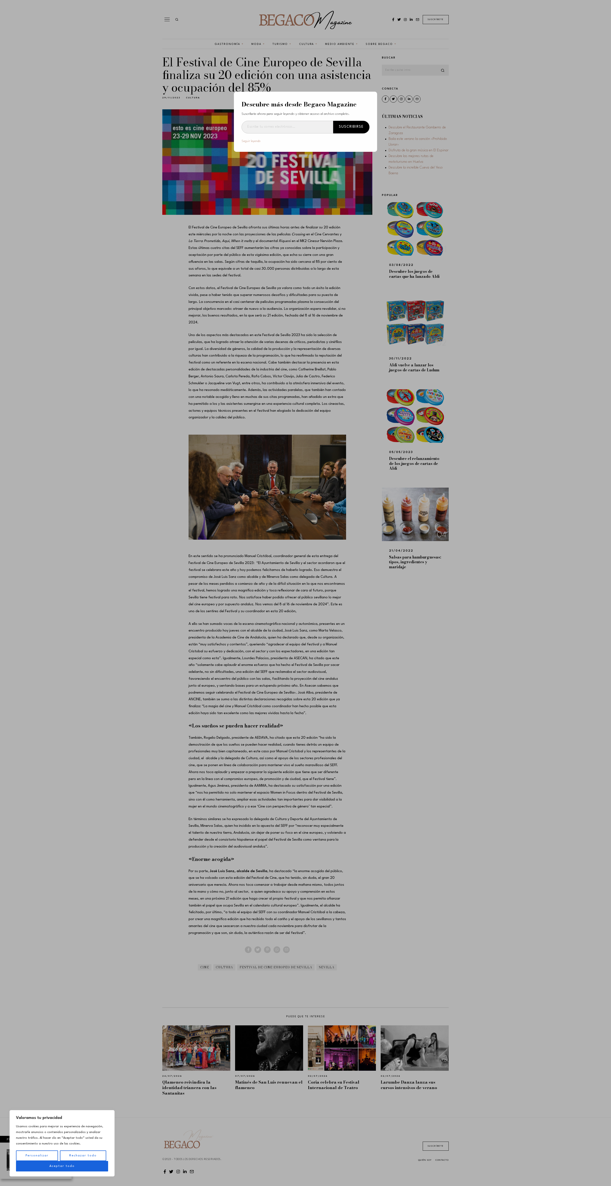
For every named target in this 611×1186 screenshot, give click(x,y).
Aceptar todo (62, 1166)
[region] (62, 1143)
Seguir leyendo (251, 141)
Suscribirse (351, 127)
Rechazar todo (83, 1155)
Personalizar (37, 1155)
